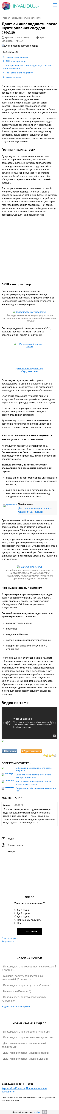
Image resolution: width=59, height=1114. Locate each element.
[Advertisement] (29, 248)
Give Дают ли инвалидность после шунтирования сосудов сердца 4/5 (52, 755)
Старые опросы (10, 938)
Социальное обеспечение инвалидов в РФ (36, 789)
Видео (11, 838)
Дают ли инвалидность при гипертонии (26, 1052)
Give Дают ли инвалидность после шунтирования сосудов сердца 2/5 (47, 755)
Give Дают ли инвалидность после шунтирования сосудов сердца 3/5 (50, 755)
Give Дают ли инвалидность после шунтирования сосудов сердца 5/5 (55, 755)
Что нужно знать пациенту (19, 72)
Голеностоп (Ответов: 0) (17, 991)
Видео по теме (13, 77)
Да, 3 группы (24, 916)
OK (44, 1112)
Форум (11, 851)
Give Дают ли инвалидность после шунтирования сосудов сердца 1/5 (44, 755)
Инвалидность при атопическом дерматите (28, 1037)
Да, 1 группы (24, 910)
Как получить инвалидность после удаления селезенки (33, 782)
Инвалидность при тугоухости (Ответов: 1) (27, 985)
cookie (37, 1112)
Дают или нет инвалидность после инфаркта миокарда (33, 776)
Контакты (20, 1088)
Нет (19, 923)
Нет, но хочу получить (29, 920)
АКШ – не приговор (15, 61)
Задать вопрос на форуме (16, 1006)
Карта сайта (8, 1088)
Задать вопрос (15, 845)
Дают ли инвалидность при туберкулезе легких (29, 370)
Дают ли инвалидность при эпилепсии (25, 1058)
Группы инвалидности (17, 57)
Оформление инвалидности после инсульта (34, 769)
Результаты (8, 941)
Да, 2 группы (24, 913)
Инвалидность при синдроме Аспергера (26, 1031)
